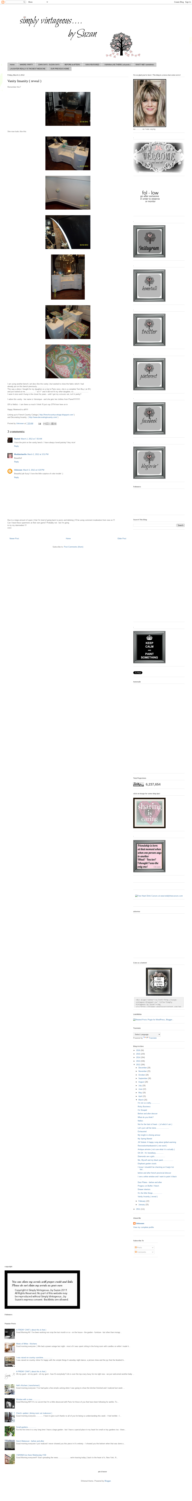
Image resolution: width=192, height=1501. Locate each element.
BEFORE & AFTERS (72, 65)
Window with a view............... (28, 1399)
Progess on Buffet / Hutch (148, 1186)
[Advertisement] (144, 577)
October (141, 1075)
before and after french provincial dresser (154, 1173)
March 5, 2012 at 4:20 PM (33, 470)
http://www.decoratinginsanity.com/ (43, 417)
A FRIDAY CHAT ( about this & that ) (31, 1330)
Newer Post (14, 538)
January (141, 1205)
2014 (138, 1057)
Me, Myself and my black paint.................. (155, 1160)
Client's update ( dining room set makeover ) (34, 1413)
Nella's (140, 1121)
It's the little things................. (150, 1193)
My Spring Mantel (145, 1139)
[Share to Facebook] (52, 423)
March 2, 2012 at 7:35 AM (31, 439)
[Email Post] (39, 423)
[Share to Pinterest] (55, 423)
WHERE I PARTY (26, 65)
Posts (139, 1247)
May (140, 1093)
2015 (138, 1054)
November (142, 1071)
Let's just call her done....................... (153, 1128)
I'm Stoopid (142, 1110)
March (141, 1100)
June (140, 1089)
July (140, 1086)
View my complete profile (143, 1227)
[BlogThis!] (47, 423)
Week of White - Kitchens (26, 1344)
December (142, 1068)
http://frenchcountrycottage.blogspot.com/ (56, 415)
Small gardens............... (26, 1427)
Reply (16, 446)
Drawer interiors (144, 1189)
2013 (138, 1061)
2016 (138, 1050)
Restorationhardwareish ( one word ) (152, 1146)
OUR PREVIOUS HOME (60, 69)
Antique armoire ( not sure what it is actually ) (156, 1149)
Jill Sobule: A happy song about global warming (157, 1142)
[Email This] (44, 423)
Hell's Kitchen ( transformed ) (28, 1385)
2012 (138, 1065)
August (141, 1082)
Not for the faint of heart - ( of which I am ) (155, 1124)
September (143, 1078)
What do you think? (145, 1117)
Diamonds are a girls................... (151, 1156)
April (140, 1096)
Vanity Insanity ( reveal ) (148, 1197)
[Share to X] (49, 423)
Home (12, 65)
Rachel (17, 439)
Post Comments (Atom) (73, 547)
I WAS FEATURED (92, 65)
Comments (141, 1252)
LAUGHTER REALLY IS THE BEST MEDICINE (27, 69)
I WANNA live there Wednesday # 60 (31, 1455)
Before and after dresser (147, 1114)
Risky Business (144, 1107)
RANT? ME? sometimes (145, 65)
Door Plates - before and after (150, 1182)
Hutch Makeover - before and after (30, 1441)
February (142, 1201)
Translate (153, 1038)
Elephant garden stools (147, 1164)
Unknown (18, 470)
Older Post (122, 538)
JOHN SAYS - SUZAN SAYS (48, 65)
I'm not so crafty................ (149, 1103)
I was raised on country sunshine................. (34, 1357)
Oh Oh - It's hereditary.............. (150, 1153)
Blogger (108, 1481)
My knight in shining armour (149, 1135)
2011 (138, 1209)
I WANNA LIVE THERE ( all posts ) (117, 65)
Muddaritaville (20, 454)
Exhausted (142, 1131)
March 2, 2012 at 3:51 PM (37, 454)
